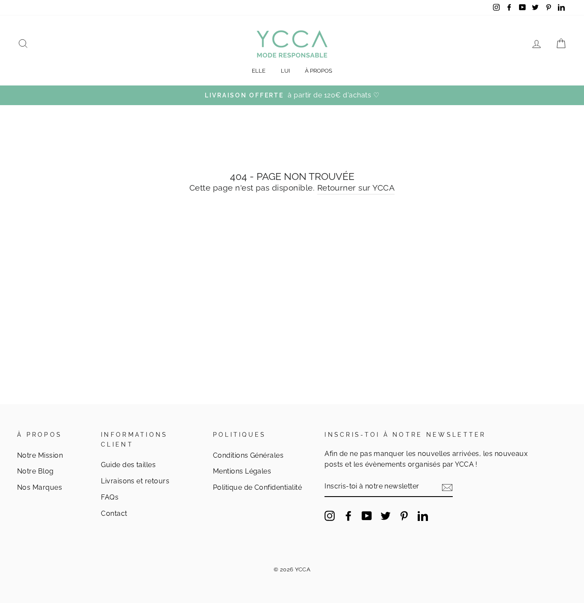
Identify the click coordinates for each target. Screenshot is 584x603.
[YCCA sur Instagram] (329, 515)
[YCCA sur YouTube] (367, 515)
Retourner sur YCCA (356, 187)
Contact (114, 513)
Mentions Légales (242, 471)
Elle (258, 71)
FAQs (109, 497)
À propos (318, 71)
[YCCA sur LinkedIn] (423, 515)
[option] (292, 95)
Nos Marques (39, 487)
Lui (285, 71)
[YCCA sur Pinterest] (404, 515)
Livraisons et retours (135, 481)
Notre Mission (40, 455)
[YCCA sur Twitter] (385, 515)
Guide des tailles (128, 465)
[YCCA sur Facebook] (348, 515)
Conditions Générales (248, 455)
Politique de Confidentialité (257, 487)
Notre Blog (35, 471)
